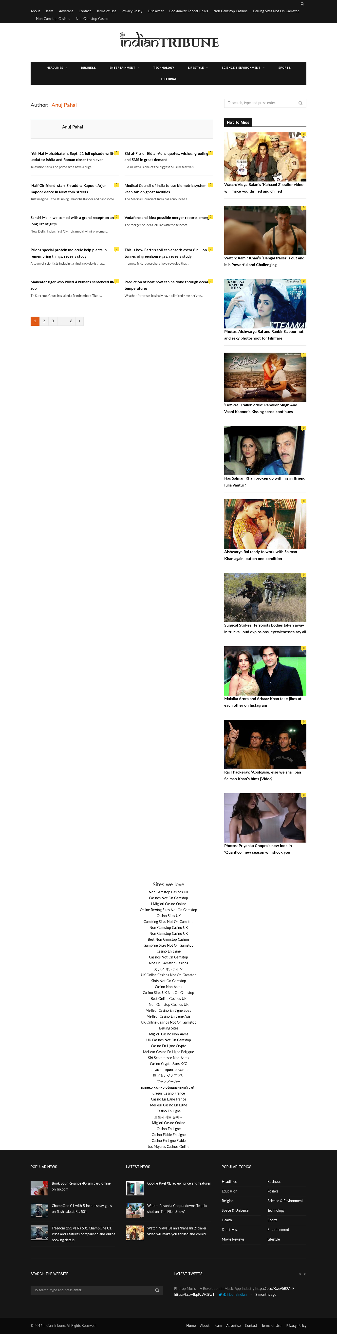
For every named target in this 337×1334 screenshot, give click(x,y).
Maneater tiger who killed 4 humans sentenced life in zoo (75, 285)
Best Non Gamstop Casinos (168, 939)
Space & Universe (235, 1210)
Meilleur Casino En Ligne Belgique (168, 1052)
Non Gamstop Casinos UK (168, 892)
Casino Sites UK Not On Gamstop (168, 993)
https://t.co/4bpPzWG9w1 (194, 1295)
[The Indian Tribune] (168, 42)
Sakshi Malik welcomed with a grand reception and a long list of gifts (75, 221)
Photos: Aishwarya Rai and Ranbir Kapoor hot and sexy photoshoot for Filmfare (263, 335)
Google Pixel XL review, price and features (179, 1183)
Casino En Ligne (169, 951)
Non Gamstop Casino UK (169, 928)
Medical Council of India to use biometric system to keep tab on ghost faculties (168, 189)
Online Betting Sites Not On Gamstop (168, 910)
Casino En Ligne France (168, 1099)
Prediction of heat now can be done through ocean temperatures (167, 285)
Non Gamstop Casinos (230, 11)
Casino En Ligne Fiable (169, 1141)
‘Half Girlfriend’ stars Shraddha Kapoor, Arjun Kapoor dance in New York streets (68, 189)
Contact (85, 11)
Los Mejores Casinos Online (168, 1147)
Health (227, 1220)
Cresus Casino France (168, 1093)
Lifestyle (196, 68)
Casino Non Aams (168, 987)
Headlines (55, 68)
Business (88, 68)
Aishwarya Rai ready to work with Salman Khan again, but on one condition (260, 555)
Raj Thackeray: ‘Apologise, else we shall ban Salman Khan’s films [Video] (262, 775)
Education (229, 1191)
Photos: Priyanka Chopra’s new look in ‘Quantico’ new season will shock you (258, 849)
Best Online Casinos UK (169, 999)
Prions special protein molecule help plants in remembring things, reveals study (69, 253)
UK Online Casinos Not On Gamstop (168, 975)
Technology (163, 68)
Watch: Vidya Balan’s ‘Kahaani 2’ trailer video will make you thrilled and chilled (263, 188)
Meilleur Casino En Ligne (168, 1105)
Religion (228, 1201)
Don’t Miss (230, 1230)
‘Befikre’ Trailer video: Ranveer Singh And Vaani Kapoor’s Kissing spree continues (260, 408)
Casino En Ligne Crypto (168, 1046)
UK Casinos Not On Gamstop (168, 1040)
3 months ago (265, 1295)
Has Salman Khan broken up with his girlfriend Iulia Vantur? (264, 481)
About (35, 11)
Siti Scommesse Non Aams (168, 1058)
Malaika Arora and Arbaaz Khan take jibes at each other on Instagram (262, 702)
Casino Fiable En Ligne (169, 1135)
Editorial (169, 79)
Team (49, 11)
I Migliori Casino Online (168, 904)
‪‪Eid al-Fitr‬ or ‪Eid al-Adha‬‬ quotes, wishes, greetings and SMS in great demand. (167, 157)
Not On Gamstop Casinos (168, 963)
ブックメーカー (168, 1081)
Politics (272, 1191)
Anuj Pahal (72, 127)
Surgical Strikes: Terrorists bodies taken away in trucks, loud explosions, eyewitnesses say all (265, 628)
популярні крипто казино (168, 1070)
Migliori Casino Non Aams (168, 1034)
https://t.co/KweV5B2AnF (274, 1289)
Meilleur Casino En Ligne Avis (168, 1016)
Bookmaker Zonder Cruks (188, 11)
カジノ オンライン (168, 969)
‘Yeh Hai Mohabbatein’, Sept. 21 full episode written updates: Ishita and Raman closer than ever (74, 157)
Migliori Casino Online (168, 1123)
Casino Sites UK (169, 916)
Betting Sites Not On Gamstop (276, 11)
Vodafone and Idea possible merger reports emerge (168, 218)
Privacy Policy (132, 11)
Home (191, 1326)
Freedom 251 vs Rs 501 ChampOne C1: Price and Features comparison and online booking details (83, 1234)
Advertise (66, 11)
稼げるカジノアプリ (168, 1076)
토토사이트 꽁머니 (168, 1117)
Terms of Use (106, 11)
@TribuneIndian (235, 1295)
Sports (284, 68)
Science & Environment (241, 68)
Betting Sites (168, 1028)
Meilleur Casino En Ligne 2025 (168, 1010)
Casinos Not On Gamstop (168, 898)
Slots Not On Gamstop (168, 981)
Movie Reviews (233, 1239)
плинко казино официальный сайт (168, 1087)
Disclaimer (156, 11)
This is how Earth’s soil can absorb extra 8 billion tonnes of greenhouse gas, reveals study (166, 253)
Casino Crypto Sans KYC (168, 1064)
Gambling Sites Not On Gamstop (168, 922)
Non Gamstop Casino (92, 19)
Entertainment (122, 68)
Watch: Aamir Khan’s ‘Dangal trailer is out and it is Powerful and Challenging (264, 261)
